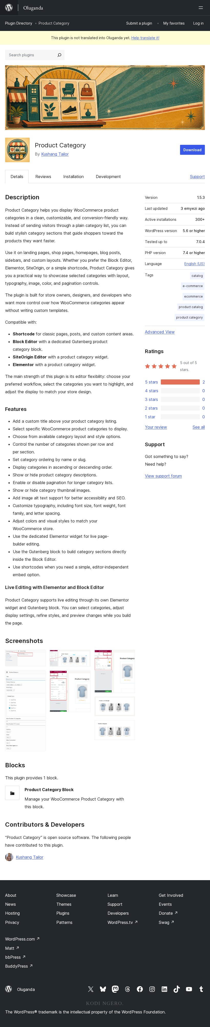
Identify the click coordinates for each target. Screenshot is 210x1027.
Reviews (43, 176)
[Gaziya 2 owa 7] (38, 677)
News (10, 904)
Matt (12, 948)
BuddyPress (19, 966)
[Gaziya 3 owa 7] (83, 656)
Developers (118, 913)
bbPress (15, 957)
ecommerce (193, 296)
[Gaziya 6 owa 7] (128, 703)
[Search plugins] (59, 55)
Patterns (64, 922)
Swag (166, 922)
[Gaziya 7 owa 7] (128, 727)
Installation (73, 176)
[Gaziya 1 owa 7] (38, 656)
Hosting (12, 913)
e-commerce (193, 286)
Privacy (12, 922)
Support (197, 176)
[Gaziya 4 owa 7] (83, 677)
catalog (197, 276)
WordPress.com (22, 939)
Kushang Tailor (55, 154)
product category (189, 317)
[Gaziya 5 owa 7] (128, 656)
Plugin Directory (18, 23)
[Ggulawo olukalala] (202, 7)
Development (108, 176)
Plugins (62, 913)
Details (16, 176)
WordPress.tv (123, 922)
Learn (113, 895)
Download (192, 150)
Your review (156, 427)
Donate (168, 913)
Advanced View (160, 331)
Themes (63, 904)
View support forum (163, 475)
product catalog (191, 307)
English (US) (194, 263)
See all (199, 427)
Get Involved (171, 895)
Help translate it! (145, 38)
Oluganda (26, 989)
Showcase (66, 895)
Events (165, 904)
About (10, 895)
